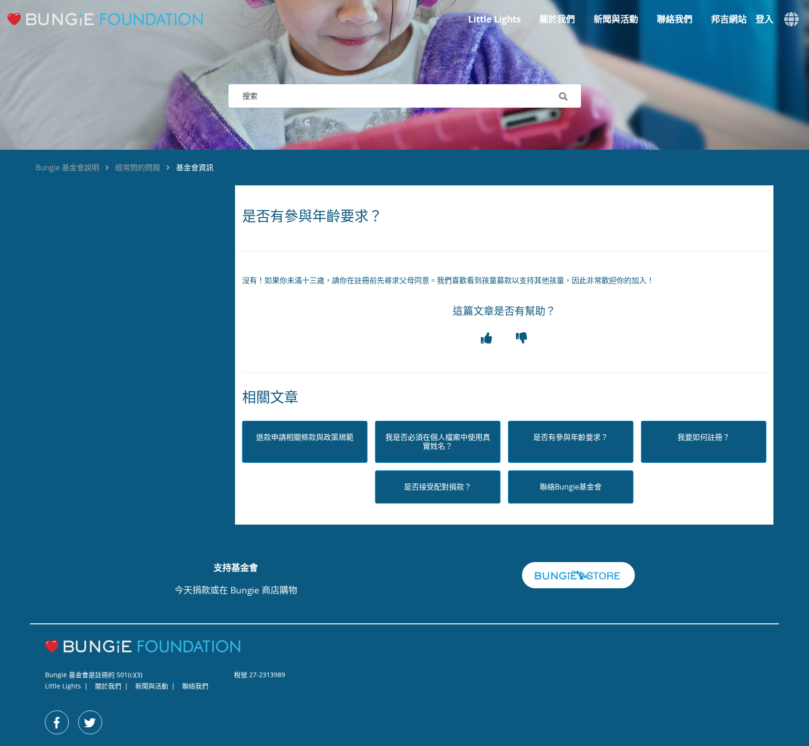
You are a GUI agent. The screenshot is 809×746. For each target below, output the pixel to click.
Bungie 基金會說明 (67, 167)
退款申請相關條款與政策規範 (304, 437)
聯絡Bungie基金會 (571, 487)
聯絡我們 (674, 19)
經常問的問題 (137, 167)
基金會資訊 (194, 167)
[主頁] (112, 19)
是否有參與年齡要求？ (570, 437)
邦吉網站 (729, 19)
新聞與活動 (616, 19)
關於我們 (557, 19)
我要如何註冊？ (703, 437)
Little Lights (494, 19)
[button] (486, 338)
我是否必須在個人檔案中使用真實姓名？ (437, 442)
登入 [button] (764, 19)
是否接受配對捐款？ (437, 487)
